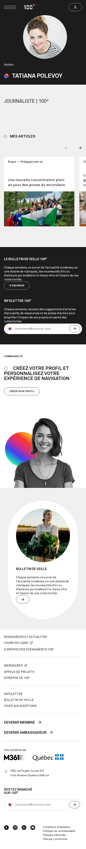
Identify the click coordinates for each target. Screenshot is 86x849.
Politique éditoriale (54, 835)
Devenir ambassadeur (25, 733)
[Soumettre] (74, 328)
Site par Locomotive (55, 839)
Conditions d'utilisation (56, 827)
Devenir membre (20, 722)
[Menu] (10, 7)
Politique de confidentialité (59, 831)
